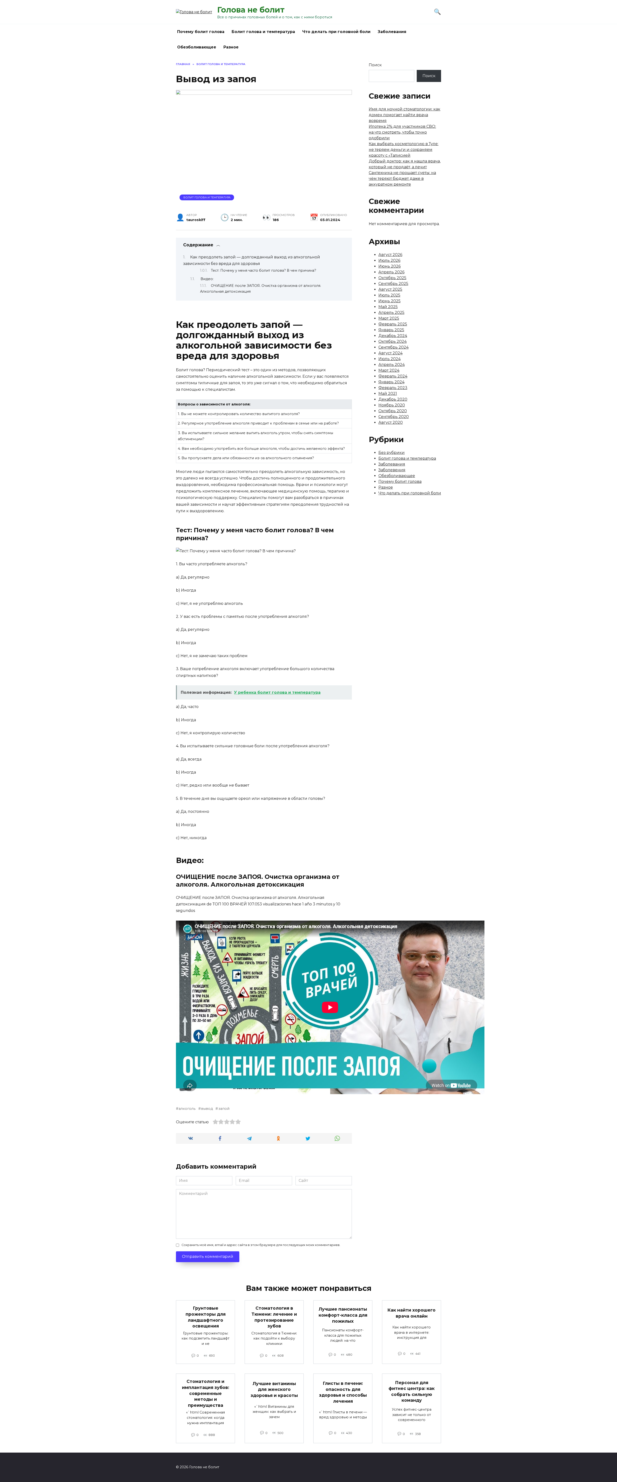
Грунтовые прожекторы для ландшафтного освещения (206, 1317)
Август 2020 (390, 422)
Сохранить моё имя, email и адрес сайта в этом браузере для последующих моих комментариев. (260, 1245)
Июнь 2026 (389, 266)
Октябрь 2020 (392, 411)
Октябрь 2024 (392, 341)
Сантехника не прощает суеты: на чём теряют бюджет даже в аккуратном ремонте (402, 178)
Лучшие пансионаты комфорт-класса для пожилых (343, 1315)
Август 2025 (390, 289)
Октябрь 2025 (392, 278)
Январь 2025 (391, 330)
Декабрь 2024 (392, 335)
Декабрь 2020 (392, 399)
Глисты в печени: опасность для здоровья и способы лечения (343, 1392)
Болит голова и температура (263, 31)
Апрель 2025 (391, 312)
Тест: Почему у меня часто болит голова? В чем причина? (263, 270)
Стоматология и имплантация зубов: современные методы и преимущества (205, 1393)
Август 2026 (390, 254)
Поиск (375, 65)
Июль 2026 (389, 260)
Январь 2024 (391, 382)
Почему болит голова (200, 31)
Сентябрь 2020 (393, 416)
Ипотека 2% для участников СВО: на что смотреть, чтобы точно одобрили (402, 132)
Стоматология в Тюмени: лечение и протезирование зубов (274, 1317)
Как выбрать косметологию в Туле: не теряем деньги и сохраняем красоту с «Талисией (403, 149)
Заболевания (392, 31)
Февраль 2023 (392, 387)
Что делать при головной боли (336, 31)
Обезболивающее (196, 47)
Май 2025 (388, 306)
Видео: (207, 279)
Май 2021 (387, 393)
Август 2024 (390, 353)
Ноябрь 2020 (391, 405)
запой (223, 1108)
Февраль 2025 (392, 324)
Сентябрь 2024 (393, 347)
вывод (207, 1108)
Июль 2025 (389, 295)
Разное (231, 47)
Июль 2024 (389, 359)
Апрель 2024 (391, 364)
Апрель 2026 (391, 272)
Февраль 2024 (392, 376)
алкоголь (187, 1108)
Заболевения (391, 470)
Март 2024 (388, 370)
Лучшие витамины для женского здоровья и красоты (274, 1389)
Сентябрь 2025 (393, 283)
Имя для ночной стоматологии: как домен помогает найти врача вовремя (404, 115)
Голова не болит (251, 9)
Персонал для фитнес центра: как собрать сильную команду (412, 1391)
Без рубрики (391, 452)
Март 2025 (388, 318)
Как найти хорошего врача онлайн (412, 1313)
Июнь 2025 (389, 301)
